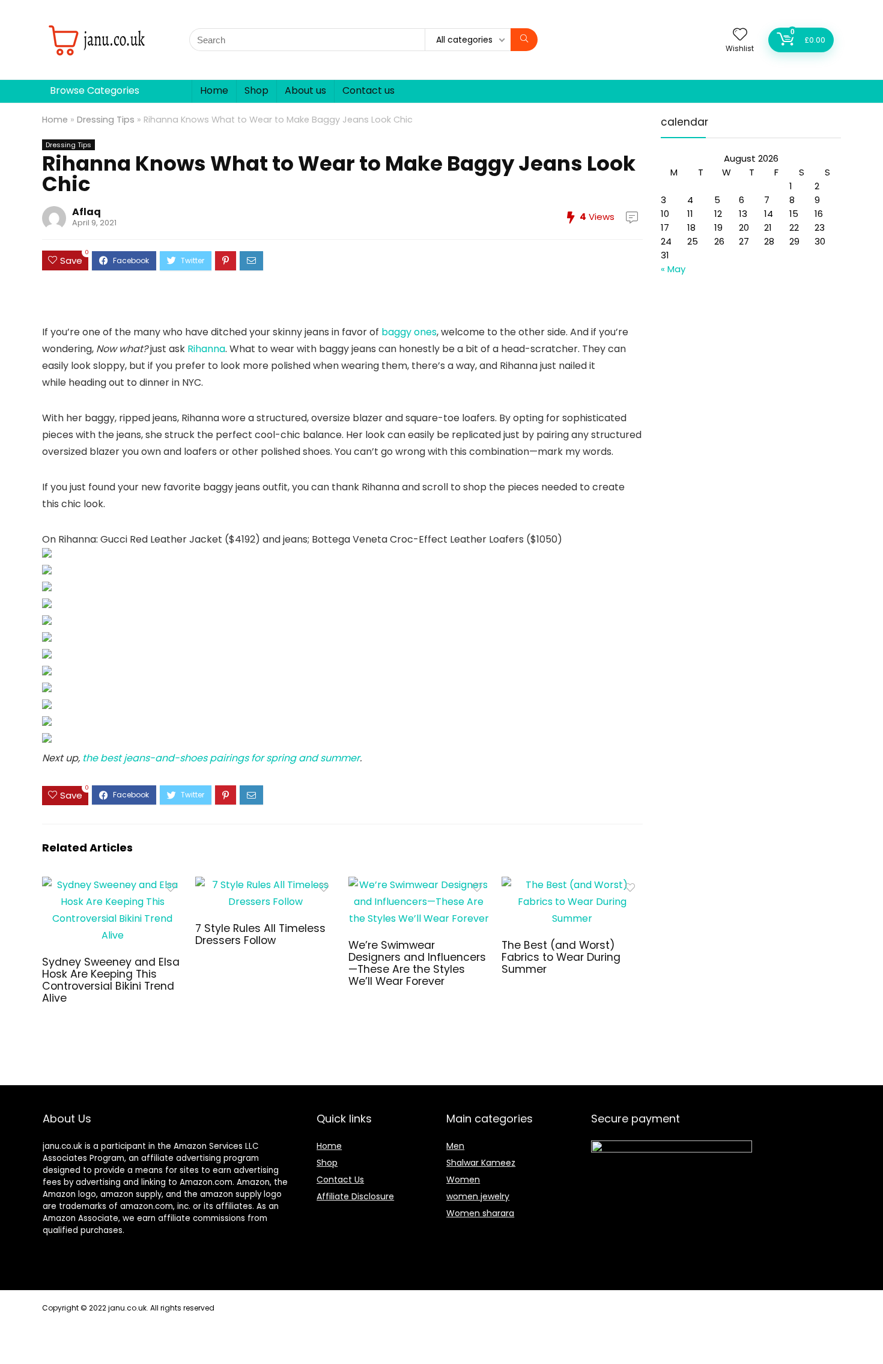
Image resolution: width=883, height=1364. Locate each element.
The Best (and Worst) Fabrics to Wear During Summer (561, 957)
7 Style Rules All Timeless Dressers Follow (260, 934)
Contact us (368, 90)
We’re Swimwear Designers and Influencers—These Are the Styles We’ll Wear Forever (417, 963)
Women (463, 1180)
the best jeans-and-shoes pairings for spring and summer (221, 758)
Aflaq (86, 212)
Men (455, 1146)
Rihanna (206, 349)
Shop (256, 90)
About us (305, 90)
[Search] (524, 39)
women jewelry (477, 1196)
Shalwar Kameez (480, 1163)
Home (214, 90)
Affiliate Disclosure (355, 1196)
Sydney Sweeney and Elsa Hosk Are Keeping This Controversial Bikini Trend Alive (111, 980)
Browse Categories (94, 90)
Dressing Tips (106, 120)
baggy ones (409, 332)
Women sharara (480, 1213)
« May (673, 269)
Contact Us (340, 1180)
